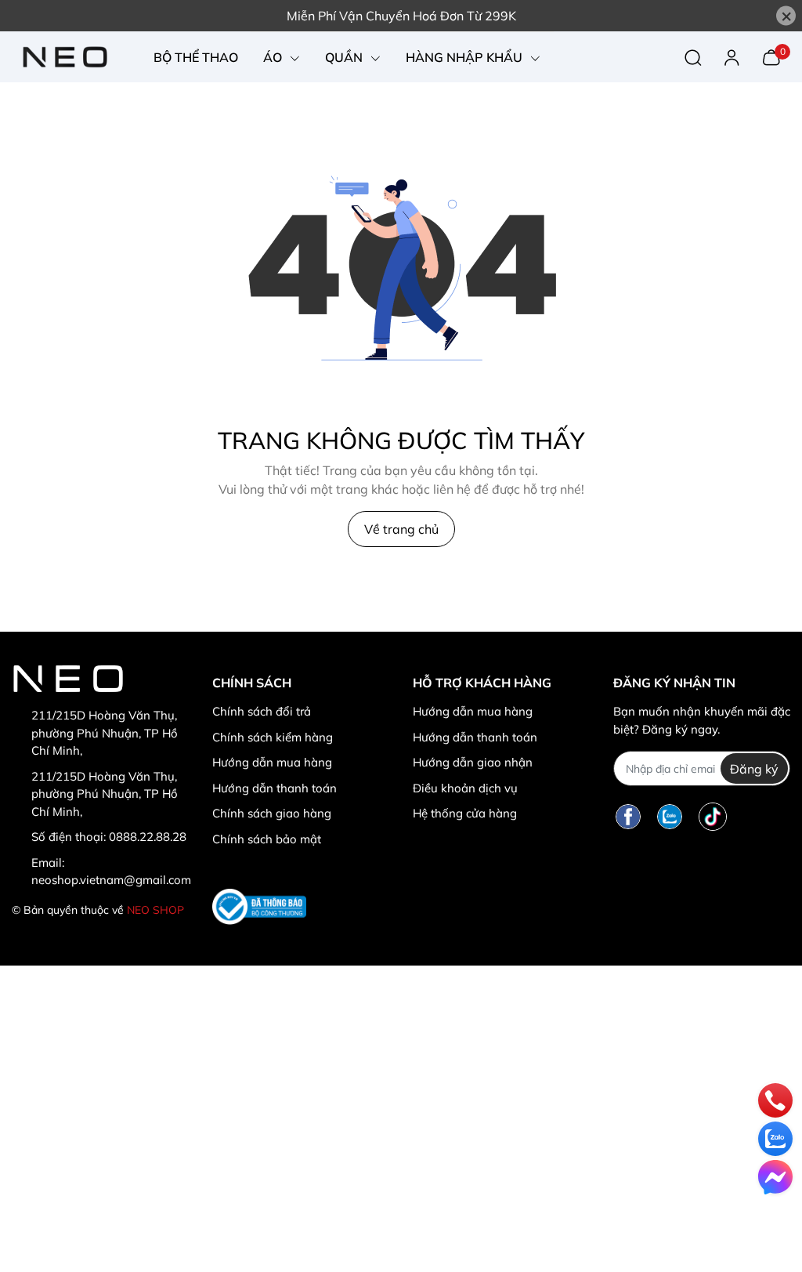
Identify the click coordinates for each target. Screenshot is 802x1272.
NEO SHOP (155, 910)
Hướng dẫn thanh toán (274, 788)
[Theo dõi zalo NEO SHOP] (670, 816)
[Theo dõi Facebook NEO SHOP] (628, 816)
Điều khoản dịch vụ (465, 788)
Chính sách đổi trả (261, 711)
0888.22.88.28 (147, 836)
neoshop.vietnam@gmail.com (111, 879)
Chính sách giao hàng (271, 813)
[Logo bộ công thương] (259, 906)
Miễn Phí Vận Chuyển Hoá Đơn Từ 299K (401, 16)
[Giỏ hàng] (771, 56)
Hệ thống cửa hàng (465, 813)
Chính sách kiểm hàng (272, 737)
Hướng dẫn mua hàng (272, 762)
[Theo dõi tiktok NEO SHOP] (712, 816)
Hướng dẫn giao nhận (473, 762)
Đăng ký (754, 769)
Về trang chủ (401, 529)
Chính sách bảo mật (266, 839)
